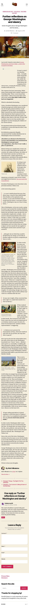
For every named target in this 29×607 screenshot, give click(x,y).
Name (3, 546)
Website (3, 559)
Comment (4, 533)
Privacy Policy (5, 576)
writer (13, 471)
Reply (3, 517)
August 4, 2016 (21, 30)
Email (3, 552)
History (14, 13)
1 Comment (15, 33)
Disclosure (4, 578)
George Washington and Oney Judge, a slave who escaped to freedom (13, 63)
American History (8, 11)
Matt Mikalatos (10, 30)
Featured (23, 11)
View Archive (5, 474)
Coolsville (17, 11)
